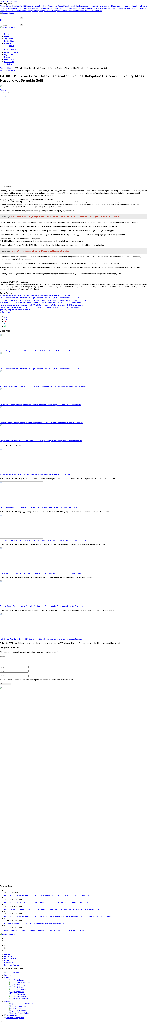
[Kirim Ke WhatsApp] (5, 326)
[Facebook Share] (5, 316)
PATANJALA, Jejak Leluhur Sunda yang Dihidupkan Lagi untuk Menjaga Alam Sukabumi (39, 923)
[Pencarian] (1, 22)
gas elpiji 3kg (5, 310)
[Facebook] (5, 938)
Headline (11, 70)
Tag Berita (8, 39)
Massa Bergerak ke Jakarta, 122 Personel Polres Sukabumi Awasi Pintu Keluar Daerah (34, 6)
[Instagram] (5, 945)
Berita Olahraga (11, 52)
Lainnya (7, 43)
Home (6, 34)
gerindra (8, 64)
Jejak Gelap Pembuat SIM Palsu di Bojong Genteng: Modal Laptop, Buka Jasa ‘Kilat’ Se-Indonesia (108, 6)
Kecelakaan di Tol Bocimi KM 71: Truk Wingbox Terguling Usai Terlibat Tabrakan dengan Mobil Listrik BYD (47, 895)
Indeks (2, 15)
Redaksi (3, 90)
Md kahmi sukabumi (23, 310)
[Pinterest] (5, 943)
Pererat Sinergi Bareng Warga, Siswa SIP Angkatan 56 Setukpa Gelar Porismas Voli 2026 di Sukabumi (61, 10)
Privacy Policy (10, 958)
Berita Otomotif (10, 41)
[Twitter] (5, 941)
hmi (12, 310)
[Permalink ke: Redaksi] (1, 87)
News (18, 70)
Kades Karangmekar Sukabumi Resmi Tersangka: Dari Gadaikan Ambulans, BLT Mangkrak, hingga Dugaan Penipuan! (52, 902)
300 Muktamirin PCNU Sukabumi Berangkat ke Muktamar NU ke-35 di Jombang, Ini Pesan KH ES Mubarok (43, 8)
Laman (7, 1001)
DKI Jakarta (9, 62)
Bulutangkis (9, 59)
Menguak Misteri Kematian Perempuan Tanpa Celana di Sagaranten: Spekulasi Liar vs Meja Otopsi (44, 930)
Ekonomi (3, 70)
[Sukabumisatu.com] (8, 13)
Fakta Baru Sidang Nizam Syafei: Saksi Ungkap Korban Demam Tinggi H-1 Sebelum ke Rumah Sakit (40, 302)
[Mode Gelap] (1, 20)
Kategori (7, 975)
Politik (6, 36)
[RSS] (5, 950)
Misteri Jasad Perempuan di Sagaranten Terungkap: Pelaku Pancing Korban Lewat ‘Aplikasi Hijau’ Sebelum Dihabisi (51, 909)
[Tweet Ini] (5, 319)
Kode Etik (8, 956)
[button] (21, 18)
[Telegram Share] (5, 324)
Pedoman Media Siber (13, 965)
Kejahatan (8, 54)
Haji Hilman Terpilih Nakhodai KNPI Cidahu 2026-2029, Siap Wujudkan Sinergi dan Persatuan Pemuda (41, 307)
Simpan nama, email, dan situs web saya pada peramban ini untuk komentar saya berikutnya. (40, 680)
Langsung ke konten (8, 1)
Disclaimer (8, 963)
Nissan (7, 57)
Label (6, 977)
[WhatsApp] (5, 948)
